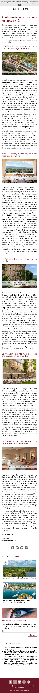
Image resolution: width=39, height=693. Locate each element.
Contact (30, 686)
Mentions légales (20, 687)
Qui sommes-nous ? (20, 686)
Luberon (28, 38)
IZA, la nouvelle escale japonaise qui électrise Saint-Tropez (20, 664)
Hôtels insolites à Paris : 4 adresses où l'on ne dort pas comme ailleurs (20, 657)
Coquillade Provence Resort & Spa (17, 82)
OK (19, 5)
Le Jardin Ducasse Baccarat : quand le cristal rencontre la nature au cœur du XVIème (20, 652)
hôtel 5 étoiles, (15, 215)
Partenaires (8, 686)
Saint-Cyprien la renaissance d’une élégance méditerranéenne (16, 601)
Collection (19, 8)
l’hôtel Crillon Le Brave (21, 295)
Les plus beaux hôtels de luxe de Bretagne (19, 578)
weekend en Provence (24, 348)
